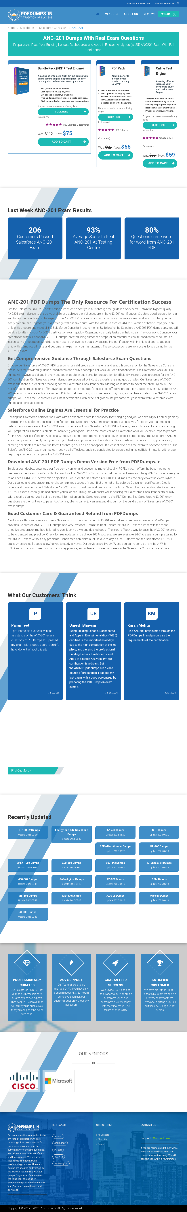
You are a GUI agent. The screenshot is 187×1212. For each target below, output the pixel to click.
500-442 (58, 1156)
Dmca (101, 1144)
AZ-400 (58, 1136)
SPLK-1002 (60, 1143)
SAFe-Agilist (61, 1163)
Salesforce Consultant (52, 28)
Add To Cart (61, 141)
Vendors (111, 14)
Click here (61, 111)
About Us (131, 14)
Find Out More (20, 770)
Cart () (170, 14)
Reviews (150, 14)
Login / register (164, 4)
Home (95, 14)
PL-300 (58, 1150)
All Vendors (103, 1134)
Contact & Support (138, 4)
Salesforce (27, 28)
